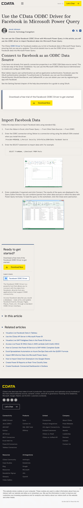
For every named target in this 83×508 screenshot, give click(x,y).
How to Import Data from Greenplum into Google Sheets (28, 359)
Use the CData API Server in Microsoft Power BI (24, 336)
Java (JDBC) (7, 424)
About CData (67, 420)
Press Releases (68, 424)
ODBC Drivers (7, 420)
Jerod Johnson (14, 29)
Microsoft (26, 470)
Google (25, 466)
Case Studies (7, 463)
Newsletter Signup (9, 473)
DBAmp (25, 430)
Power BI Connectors (10, 444)
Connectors (47, 420)
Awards (65, 430)
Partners (66, 437)
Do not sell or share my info (70, 501)
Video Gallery (7, 480)
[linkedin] (4, 399)
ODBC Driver (15, 46)
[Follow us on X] (77, 31)
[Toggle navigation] (22, 3)
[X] (8, 399)
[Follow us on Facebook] (73, 31)
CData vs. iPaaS (48, 434)
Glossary (6, 477)
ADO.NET (6, 427)
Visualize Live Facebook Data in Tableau (21, 333)
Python (5, 430)
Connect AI (26, 424)
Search (59, 3)
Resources (6, 470)
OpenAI (25, 477)
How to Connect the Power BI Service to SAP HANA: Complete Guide (32, 347)
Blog (4, 466)
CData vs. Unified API (50, 437)
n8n (24, 473)
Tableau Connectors (10, 447)
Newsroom (66, 427)
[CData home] (9, 3)
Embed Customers (49, 430)
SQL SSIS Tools (28, 427)
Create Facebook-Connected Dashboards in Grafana (27, 366)
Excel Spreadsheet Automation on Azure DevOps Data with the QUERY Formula (37, 351)
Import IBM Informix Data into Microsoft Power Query (26, 355)
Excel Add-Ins (7, 441)
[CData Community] (15, 399)
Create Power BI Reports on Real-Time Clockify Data (26, 362)
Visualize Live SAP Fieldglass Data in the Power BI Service (28, 340)
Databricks (26, 463)
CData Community (9, 460)
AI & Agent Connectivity (51, 427)
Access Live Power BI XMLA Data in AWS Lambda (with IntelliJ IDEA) (32, 344)
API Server (6, 434)
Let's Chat (70, 3)
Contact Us (67, 444)
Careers (65, 441)
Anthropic (26, 460)
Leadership (67, 434)
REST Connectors (9, 437)
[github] (11, 399)
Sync (24, 420)
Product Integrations (50, 424)
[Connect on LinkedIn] (80, 31)
